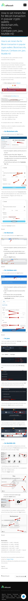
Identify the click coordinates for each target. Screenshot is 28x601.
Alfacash (18, 83)
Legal (3, 597)
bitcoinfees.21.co (15, 96)
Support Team (10, 559)
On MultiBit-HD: (9, 443)
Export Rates (19, 597)
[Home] (7, 4)
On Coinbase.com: (10, 270)
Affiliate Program (5, 596)
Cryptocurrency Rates (10, 597)
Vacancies (4, 599)
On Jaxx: (7, 338)
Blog (12, 596)
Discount (9, 594)
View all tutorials (20, 576)
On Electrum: (8, 233)
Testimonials (15, 594)
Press (19, 596)
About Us (4, 594)
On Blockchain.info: (11, 131)
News (15, 596)
